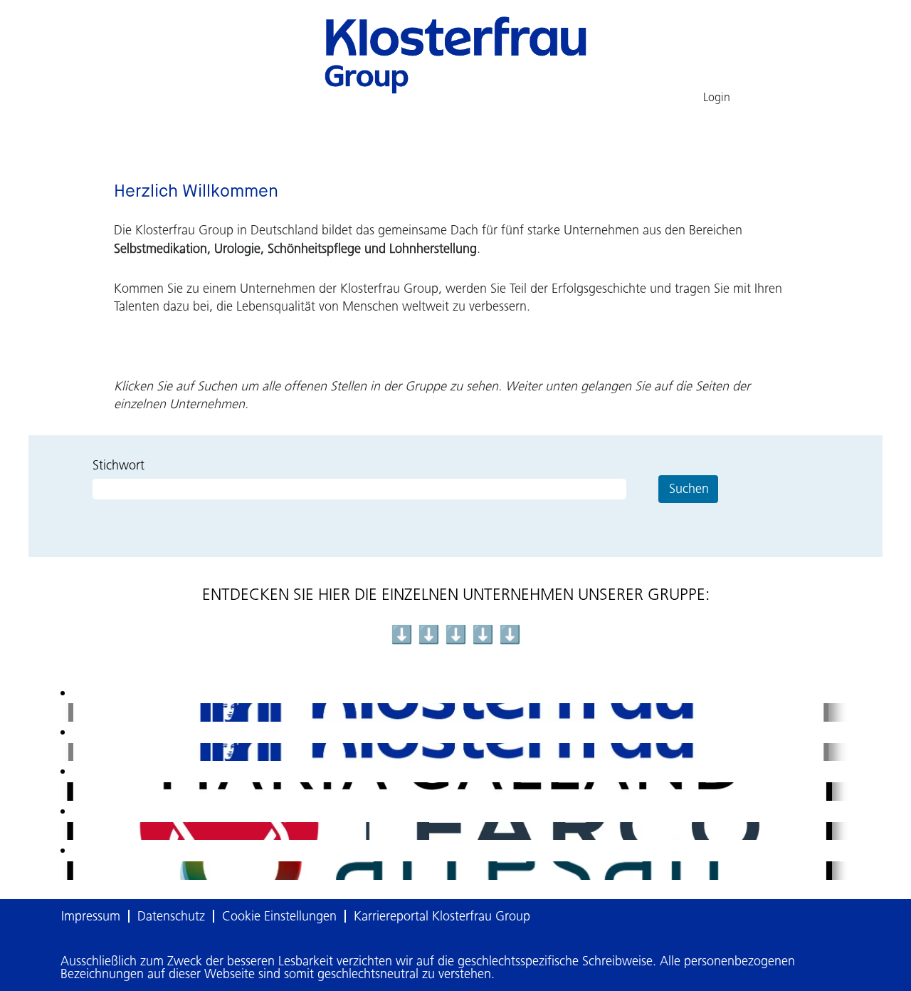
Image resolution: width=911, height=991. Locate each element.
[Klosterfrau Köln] (66, 711)
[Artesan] (66, 869)
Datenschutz (171, 916)
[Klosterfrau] (66, 751)
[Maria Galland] (66, 790)
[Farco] (66, 830)
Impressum (90, 916)
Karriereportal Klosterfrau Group (442, 916)
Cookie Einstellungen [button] (279, 916)
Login (716, 97)
